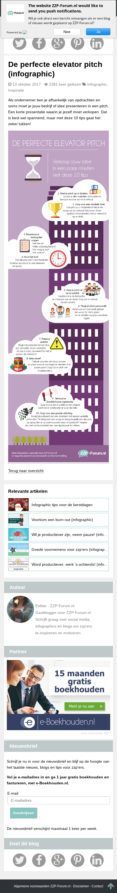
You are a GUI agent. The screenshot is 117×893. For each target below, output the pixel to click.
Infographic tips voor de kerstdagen (62, 505)
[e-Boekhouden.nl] (58, 695)
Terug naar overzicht (26, 470)
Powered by (15, 32)
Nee (66, 32)
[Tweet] (19, 43)
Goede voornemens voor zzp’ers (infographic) (70, 549)
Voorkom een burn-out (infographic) (62, 519)
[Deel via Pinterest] (77, 43)
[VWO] (28, 32)
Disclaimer (81, 886)
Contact (97, 886)
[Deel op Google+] (58, 43)
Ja (98, 32)
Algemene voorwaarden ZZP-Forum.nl (42, 886)
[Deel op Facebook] (39, 43)
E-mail (12, 793)
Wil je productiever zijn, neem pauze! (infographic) (70, 534)
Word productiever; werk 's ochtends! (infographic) (70, 564)
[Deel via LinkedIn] (97, 43)
